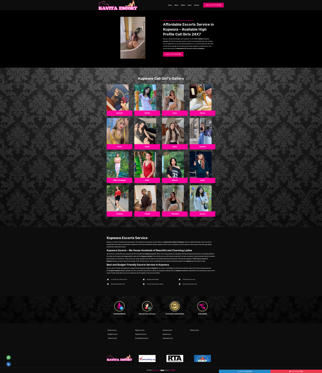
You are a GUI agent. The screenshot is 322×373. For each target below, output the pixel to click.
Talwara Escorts (112, 338)
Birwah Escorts (112, 330)
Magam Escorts (139, 330)
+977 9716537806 (245, 371)
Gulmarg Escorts (167, 330)
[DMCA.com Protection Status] (164, 370)
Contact (196, 5)
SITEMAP (172, 370)
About (176, 5)
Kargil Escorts (167, 334)
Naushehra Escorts (140, 334)
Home (170, 5)
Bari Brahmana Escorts (141, 338)
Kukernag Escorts (168, 338)
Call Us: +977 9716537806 (213, 5)
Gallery (183, 5)
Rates (190, 5)
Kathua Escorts (194, 330)
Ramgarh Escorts (113, 334)
